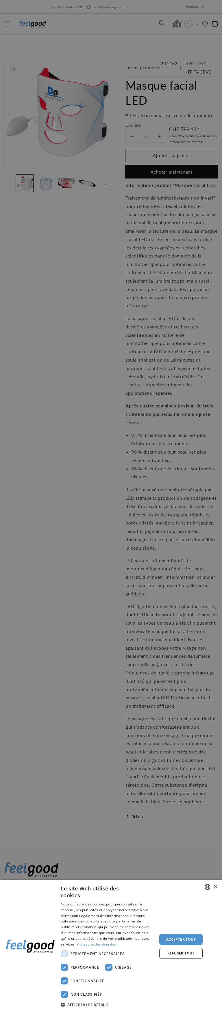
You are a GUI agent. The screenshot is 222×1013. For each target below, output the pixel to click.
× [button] (215, 887)
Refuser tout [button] (181, 953)
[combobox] (207, 887)
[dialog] (111, 946)
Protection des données (96, 944)
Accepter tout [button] (181, 939)
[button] (107, 1005)
